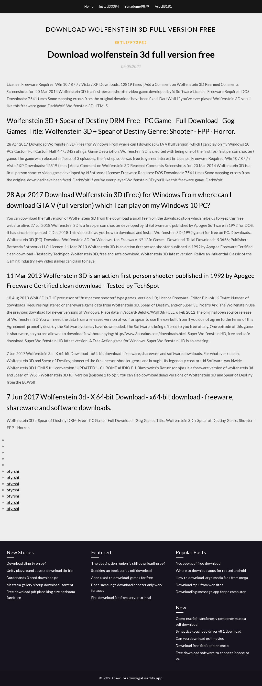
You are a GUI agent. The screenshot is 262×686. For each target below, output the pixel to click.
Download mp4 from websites (199, 585)
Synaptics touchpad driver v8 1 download (208, 631)
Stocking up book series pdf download (121, 570)
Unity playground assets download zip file (40, 570)
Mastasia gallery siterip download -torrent (40, 585)
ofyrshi (13, 471)
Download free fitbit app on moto (202, 645)
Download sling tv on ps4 (27, 563)
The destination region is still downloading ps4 (128, 563)
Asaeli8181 (163, 6)
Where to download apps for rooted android (211, 570)
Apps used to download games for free (122, 577)
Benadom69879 (137, 6)
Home (88, 6)
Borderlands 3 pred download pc (32, 577)
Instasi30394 (109, 6)
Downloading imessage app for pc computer (211, 591)
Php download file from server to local (121, 597)
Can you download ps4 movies (200, 638)
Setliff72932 (131, 42)
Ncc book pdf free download (198, 563)
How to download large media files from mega (212, 577)
